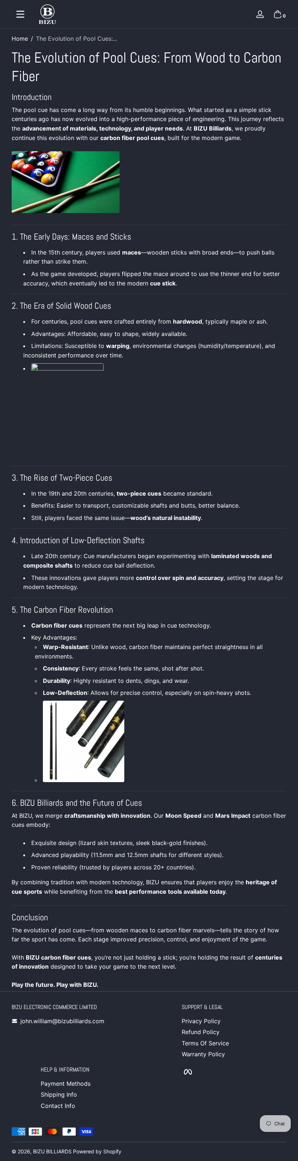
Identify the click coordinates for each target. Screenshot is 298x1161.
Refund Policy (201, 1032)
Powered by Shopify (97, 1151)
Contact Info (58, 1105)
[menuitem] (234, 1021)
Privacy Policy (201, 1021)
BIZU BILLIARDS (52, 1151)
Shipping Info (59, 1094)
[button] (277, 14)
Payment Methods (65, 1083)
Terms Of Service (205, 1043)
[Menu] (20, 14)
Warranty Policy (203, 1054)
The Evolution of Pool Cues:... (76, 38)
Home (20, 38)
